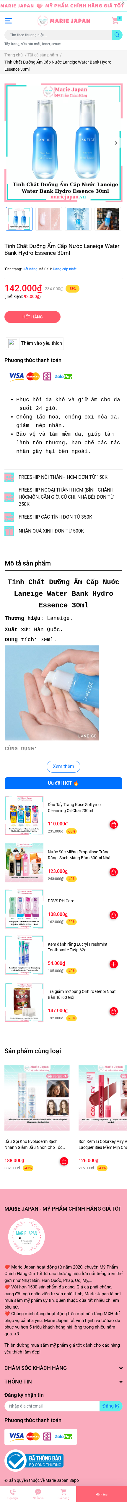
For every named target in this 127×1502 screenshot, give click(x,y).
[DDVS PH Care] (24, 909)
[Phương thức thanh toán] (40, 376)
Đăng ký (111, 1406)
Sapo (74, 1480)
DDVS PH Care (61, 900)
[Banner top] (63, 6)
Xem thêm (63, 766)
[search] (117, 35)
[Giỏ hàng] (115, 20)
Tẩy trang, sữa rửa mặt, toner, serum (32, 44)
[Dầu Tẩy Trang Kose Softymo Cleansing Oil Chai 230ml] (24, 815)
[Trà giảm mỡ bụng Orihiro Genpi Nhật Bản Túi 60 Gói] (24, 1002)
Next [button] (116, 142)
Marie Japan (57, 1480)
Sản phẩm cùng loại (32, 1051)
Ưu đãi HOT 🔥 (63, 783)
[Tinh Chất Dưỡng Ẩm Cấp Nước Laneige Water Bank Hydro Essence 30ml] (63, 142)
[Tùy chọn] (114, 824)
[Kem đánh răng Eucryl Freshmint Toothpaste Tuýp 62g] (24, 955)
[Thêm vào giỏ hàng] (114, 964)
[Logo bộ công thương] (34, 1460)
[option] (63, 142)
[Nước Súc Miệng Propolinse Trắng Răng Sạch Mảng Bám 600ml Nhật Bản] (24, 862)
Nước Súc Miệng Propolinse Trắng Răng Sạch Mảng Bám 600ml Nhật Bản (80, 857)
